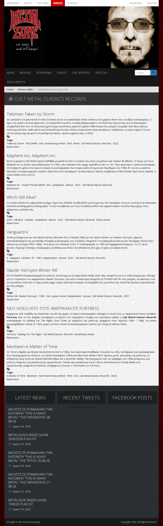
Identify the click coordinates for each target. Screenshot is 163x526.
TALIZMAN (31, 143)
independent (50, 257)
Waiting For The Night (30, 334)
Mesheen (32, 375)
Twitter (151, 3)
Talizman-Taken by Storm (30, 114)
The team (42, 3)
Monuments (16, 82)
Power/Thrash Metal (33, 184)
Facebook (136, 3)
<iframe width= (25, 89)
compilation (58, 184)
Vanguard (15, 257)
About (28, 3)
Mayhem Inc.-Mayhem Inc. (31, 155)
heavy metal (103, 219)
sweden (29, 219)
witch (9, 219)
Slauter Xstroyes (28, 296)
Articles (101, 73)
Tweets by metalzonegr (81, 407)
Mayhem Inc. (13, 184)
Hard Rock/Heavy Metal (52, 375)
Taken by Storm (15, 143)
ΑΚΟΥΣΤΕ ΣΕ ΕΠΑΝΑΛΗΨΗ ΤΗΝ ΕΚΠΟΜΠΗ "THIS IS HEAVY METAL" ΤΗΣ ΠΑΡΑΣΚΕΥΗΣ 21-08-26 (30, 480)
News (10, 73)
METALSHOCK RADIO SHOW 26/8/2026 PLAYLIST (28, 437)
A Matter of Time (16, 375)
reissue (62, 257)
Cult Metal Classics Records (96, 143)
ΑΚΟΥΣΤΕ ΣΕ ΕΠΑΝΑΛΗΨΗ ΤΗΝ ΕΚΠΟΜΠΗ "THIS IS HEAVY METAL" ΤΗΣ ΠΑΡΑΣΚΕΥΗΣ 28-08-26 (30, 415)
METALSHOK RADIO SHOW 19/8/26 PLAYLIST (27, 502)
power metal (59, 296)
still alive (18, 219)
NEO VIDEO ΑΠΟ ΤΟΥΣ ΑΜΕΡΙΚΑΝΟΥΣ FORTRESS (53, 308)
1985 (39, 257)
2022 (115, 143)
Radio (58, 3)
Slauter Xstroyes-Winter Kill (32, 270)
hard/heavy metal (84, 334)
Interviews (44, 73)
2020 (114, 375)
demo (76, 143)
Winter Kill (12, 296)
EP (33, 257)
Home (10, 89)
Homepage (13, 3)
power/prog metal (55, 143)
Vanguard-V (17, 232)
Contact (73, 3)
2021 (78, 184)
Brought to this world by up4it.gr (23, 521)
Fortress (11, 334)
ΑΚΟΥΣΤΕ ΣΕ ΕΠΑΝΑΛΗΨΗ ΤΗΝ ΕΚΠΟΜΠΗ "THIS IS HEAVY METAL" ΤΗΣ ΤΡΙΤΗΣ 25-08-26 (30, 457)
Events (62, 73)
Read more (13, 146)
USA (41, 143)
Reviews (25, 73)
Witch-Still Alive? (21, 197)
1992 (69, 143)
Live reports (81, 73)
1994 (69, 375)
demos (69, 184)
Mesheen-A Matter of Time (32, 346)
